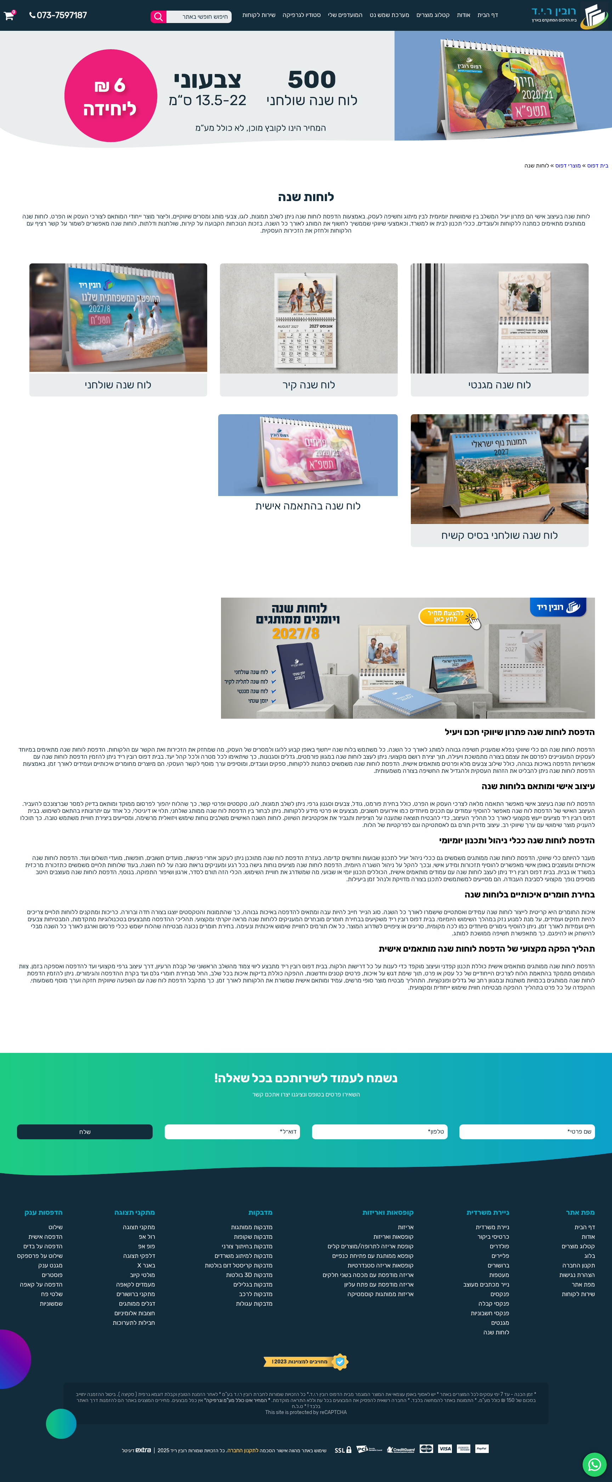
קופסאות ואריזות (393, 1236)
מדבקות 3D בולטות (249, 1274)
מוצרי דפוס (568, 165)
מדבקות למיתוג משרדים (244, 1255)
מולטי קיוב (142, 1274)
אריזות (406, 1227)
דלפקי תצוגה (139, 1255)
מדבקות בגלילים (253, 1284)
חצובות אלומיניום (134, 1313)
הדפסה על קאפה (41, 1284)
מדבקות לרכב (256, 1294)
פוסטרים (52, 1274)
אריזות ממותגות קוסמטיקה (380, 1294)
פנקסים (500, 1294)
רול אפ (147, 1236)
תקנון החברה (578, 1265)
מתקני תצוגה (139, 1227)
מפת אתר (583, 1284)
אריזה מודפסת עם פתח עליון (379, 1284)
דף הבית (487, 14)
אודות (463, 14)
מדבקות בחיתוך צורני (247, 1246)
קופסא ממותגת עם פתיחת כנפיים (373, 1255)
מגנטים (500, 1322)
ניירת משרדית (492, 1227)
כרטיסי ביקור (493, 1236)
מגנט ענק (50, 1265)
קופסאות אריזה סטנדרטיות (380, 1265)
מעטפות (499, 1274)
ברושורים (498, 1265)
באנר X (146, 1265)
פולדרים (499, 1246)
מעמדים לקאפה (135, 1284)
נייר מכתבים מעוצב (486, 1284)
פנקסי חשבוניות (490, 1313)
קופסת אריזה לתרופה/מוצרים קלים (371, 1246)
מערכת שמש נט (389, 14)
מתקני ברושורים (136, 1294)
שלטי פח (52, 1294)
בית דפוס (597, 165)
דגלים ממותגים (137, 1303)
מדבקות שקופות (253, 1236)
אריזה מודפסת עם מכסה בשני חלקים (368, 1274)
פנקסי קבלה (493, 1303)
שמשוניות (51, 1303)
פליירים (500, 1255)
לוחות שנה (496, 1332)
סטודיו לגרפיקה (302, 14)
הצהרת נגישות (577, 1274)
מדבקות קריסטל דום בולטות (239, 1265)
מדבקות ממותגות (252, 1227)
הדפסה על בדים (43, 1246)
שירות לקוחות (259, 14)
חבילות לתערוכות (134, 1322)
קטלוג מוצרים (433, 14)
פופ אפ (146, 1246)
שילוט (56, 1227)
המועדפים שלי (345, 14)
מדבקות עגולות (254, 1303)
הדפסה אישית (45, 1236)
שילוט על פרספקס (40, 1255)
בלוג (589, 1255)
